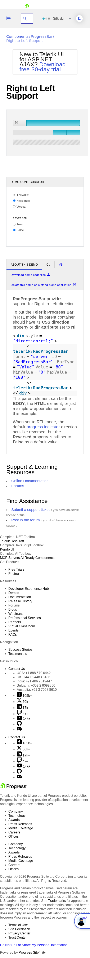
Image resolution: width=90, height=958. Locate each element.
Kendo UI (7, 549)
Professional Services (24, 618)
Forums (17, 486)
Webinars (15, 613)
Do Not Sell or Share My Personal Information (34, 945)
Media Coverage (20, 828)
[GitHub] (19, 724)
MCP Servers (10, 558)
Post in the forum (25, 520)
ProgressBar (42, 36)
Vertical (21, 206)
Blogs (12, 609)
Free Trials (16, 569)
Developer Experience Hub (28, 588)
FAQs (12, 634)
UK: (33, 677)
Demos (13, 593)
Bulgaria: (36, 685)
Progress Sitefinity (32, 952)
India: (34, 681)
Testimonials (17, 653)
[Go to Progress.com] (13, 788)
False (20, 229)
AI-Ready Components (37, 558)
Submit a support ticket (30, 510)
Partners (14, 622)
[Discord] (19, 729)
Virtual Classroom (21, 626)
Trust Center (17, 937)
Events (13, 630)
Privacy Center (19, 933)
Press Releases (20, 824)
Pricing (13, 573)
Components (17, 36)
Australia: (37, 689)
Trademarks (57, 901)
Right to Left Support (24, 41)
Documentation (19, 597)
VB (61, 264)
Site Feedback (19, 929)
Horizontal (23, 200)
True (20, 224)
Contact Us (16, 669)
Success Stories (20, 649)
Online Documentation (30, 481)
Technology (17, 815)
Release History (20, 601)
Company (15, 811)
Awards (14, 820)
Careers (14, 832)
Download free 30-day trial (42, 67)
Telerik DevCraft (12, 541)
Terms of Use (18, 925)
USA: (34, 673)
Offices (13, 836)
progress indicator (43, 427)
